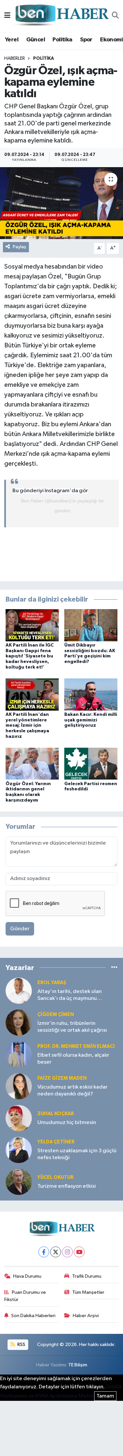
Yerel (11, 40)
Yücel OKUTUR (55, 1177)
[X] (55, 1251)
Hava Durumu (27, 1276)
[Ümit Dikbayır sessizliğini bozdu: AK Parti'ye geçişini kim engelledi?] (90, 625)
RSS (20, 1344)
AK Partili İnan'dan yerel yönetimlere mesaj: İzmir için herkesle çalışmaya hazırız (27, 725)
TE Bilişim (77, 1364)
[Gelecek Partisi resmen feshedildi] (90, 763)
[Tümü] (114, 967)
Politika (62, 40)
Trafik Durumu (86, 1276)
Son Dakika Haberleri (33, 1315)
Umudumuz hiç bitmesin (66, 1122)
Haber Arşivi (86, 1315)
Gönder (20, 929)
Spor (86, 40)
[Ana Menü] (7, 15)
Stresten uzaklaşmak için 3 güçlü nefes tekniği (76, 1154)
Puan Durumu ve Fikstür (25, 1296)
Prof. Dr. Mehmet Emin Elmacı (75, 1046)
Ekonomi (111, 40)
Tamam (105, 1396)
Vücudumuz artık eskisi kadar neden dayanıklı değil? (72, 1090)
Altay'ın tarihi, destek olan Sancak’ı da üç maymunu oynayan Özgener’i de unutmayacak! (69, 995)
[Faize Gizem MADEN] (19, 1086)
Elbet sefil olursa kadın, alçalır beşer (73, 1058)
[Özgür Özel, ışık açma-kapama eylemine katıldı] (61, 203)
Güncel (35, 40)
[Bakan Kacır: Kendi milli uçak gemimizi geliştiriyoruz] (90, 694)
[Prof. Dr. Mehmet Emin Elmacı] (19, 1054)
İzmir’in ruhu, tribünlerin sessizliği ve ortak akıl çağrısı (72, 1027)
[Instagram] (67, 1251)
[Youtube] (79, 1251)
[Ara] (115, 15)
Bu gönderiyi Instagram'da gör (50, 491)
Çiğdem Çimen (55, 1014)
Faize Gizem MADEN (62, 1078)
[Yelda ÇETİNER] (19, 1150)
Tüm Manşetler (88, 1292)
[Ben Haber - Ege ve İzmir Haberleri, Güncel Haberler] (61, 15)
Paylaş (19, 246)
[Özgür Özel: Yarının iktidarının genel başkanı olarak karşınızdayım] (32, 763)
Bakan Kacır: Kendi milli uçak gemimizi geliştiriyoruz (90, 720)
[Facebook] (43, 1251)
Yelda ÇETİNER (55, 1141)
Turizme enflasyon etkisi (66, 1186)
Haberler (14, 58)
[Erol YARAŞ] (19, 990)
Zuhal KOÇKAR (55, 1113)
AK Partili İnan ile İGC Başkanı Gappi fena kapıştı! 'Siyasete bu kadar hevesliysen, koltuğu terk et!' (30, 656)
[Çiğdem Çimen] (19, 1022)
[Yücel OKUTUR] (19, 1181)
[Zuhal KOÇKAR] (19, 1118)
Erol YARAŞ (51, 982)
